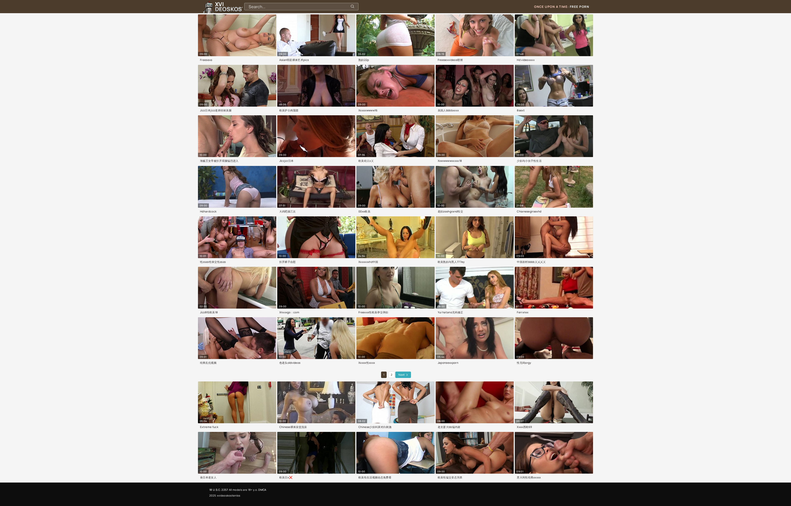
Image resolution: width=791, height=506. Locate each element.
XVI (239, 6)
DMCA (262, 490)
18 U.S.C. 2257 (218, 490)
